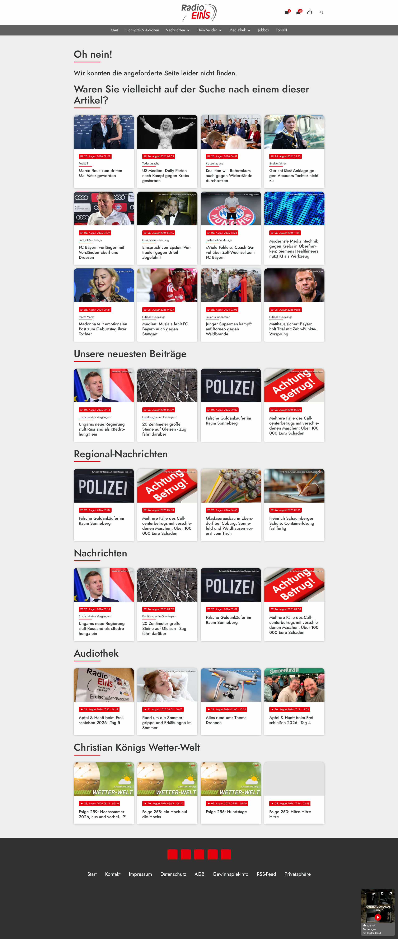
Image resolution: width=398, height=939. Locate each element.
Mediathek (237, 30)
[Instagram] (94, 12)
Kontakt (281, 30)
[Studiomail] (103, 12)
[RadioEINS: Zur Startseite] (199, 12)
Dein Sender (207, 30)
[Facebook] (86, 12)
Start (114, 30)
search (321, 12)
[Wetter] (310, 12)
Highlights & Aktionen (142, 30)
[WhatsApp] (78, 12)
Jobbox (263, 30)
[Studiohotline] (111, 12)
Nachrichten (175, 30)
